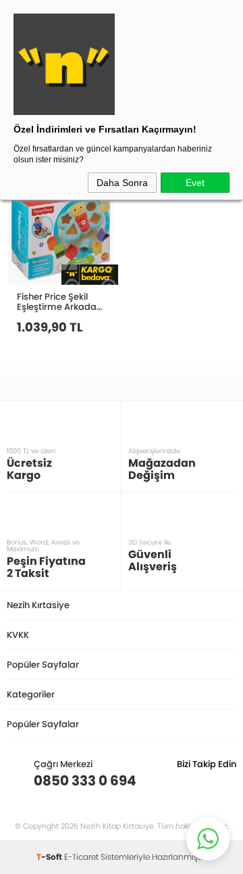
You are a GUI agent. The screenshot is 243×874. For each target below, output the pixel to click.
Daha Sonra (122, 182)
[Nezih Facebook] (225, 781)
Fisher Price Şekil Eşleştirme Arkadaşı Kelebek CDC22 (60, 301)
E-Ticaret (81, 856)
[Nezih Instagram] (183, 781)
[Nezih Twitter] (204, 781)
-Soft (50, 856)
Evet (195, 182)
